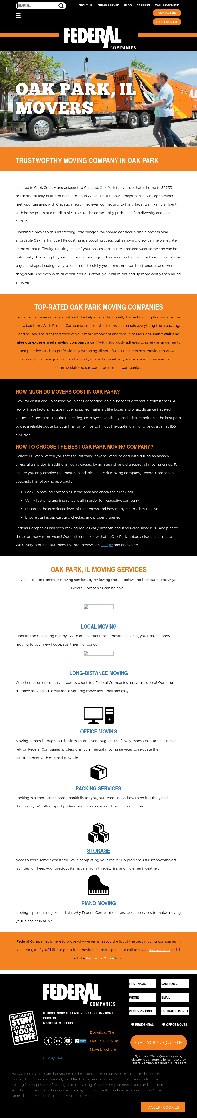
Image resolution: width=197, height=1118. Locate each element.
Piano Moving (98, 903)
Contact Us (167, 12)
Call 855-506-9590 (167, 5)
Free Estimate (167, 21)
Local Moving (99, 626)
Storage (98, 850)
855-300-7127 (159, 949)
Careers (143, 5)
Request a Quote (100, 958)
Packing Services (98, 788)
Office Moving (98, 731)
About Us (85, 5)
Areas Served (108, 5)
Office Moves (176, 1024)
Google (107, 545)
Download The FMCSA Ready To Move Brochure (104, 1040)
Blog (128, 5)
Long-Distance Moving (98, 673)
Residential (144, 1024)
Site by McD (53, 1057)
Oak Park (107, 187)
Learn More (83, 1096)
